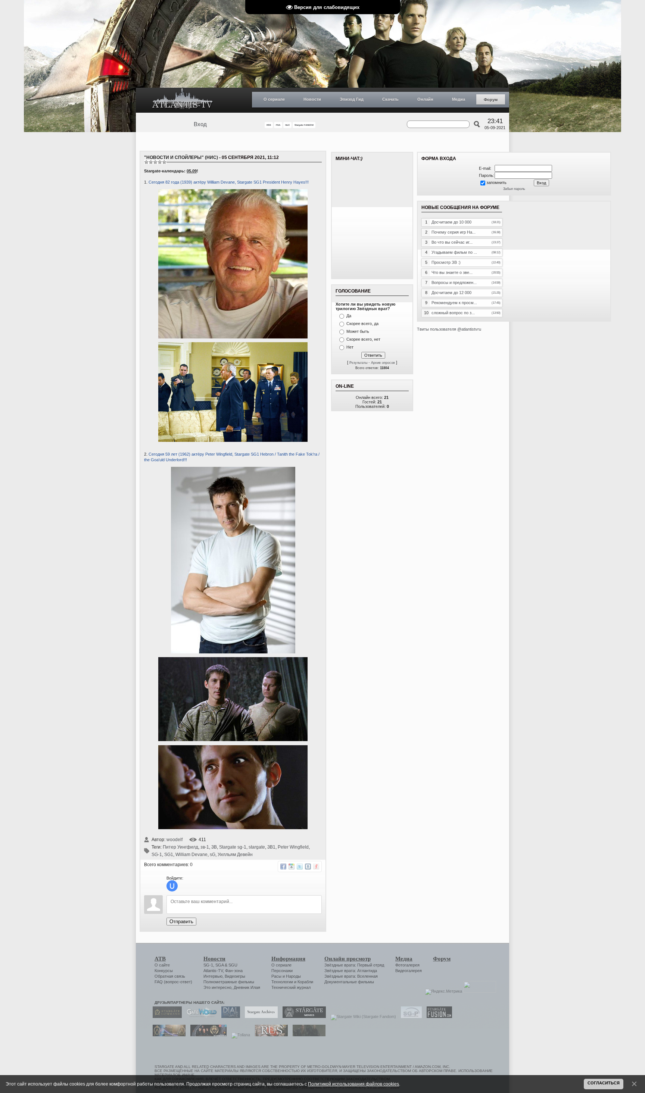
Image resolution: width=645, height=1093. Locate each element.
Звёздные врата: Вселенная (351, 976)
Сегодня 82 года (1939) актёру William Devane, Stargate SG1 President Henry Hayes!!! (229, 182)
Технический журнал (291, 987)
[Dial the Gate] (229, 1016)
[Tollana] (239, 1035)
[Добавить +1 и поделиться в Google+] (292, 866)
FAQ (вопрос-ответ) (173, 982)
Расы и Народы (286, 976)
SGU (232, 965)
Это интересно (217, 987)
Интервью (212, 976)
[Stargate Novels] (302, 1016)
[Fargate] (269, 1035)
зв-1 (204, 847)
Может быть (357, 331)
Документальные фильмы (349, 982)
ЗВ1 (271, 847)
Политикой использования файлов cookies (353, 1083)
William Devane (191, 854)
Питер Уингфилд (180, 847)
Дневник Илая (247, 987)
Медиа (458, 99)
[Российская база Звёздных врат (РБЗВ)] (207, 1035)
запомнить (496, 182)
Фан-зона (234, 970)
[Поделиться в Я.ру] (316, 866)
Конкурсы (164, 970)
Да (348, 315)
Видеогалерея (408, 970)
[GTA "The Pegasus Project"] (307, 1035)
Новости (312, 99)
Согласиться (604, 1083)
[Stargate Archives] (259, 1016)
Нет (349, 347)
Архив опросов (383, 363)
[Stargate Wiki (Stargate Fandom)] (361, 1016)
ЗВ (214, 847)
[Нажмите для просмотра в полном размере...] (233, 337)
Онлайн (425, 99)
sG (212, 854)
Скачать (390, 99)
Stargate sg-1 (232, 847)
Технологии (282, 982)
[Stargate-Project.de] (409, 1016)
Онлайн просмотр (347, 959)
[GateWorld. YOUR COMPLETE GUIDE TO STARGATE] (199, 1016)
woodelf (174, 839)
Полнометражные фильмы (228, 982)
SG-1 (157, 854)
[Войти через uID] (172, 885)
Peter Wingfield (293, 847)
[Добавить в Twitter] (300, 866)
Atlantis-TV (213, 970)
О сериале (274, 99)
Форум (491, 99)
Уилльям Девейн (235, 854)
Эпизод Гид (352, 99)
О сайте (162, 965)
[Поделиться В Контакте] (308, 866)
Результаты (358, 363)
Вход (200, 124)
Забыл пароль (514, 189)
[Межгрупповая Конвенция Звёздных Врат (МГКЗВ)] (167, 1035)
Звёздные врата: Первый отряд (354, 965)
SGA (219, 965)
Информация (288, 959)
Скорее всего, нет (363, 339)
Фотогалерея (407, 965)
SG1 (168, 854)
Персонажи (282, 970)
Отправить (181, 921)
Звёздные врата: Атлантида (350, 970)
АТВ (160, 959)
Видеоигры (235, 976)
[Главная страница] (182, 100)
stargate (257, 847)
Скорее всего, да (362, 323)
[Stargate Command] (165, 1016)
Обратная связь (170, 976)
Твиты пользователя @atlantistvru (449, 329)
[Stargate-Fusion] (437, 1016)
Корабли (305, 982)
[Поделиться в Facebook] (283, 866)
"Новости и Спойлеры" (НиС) (181, 157)
